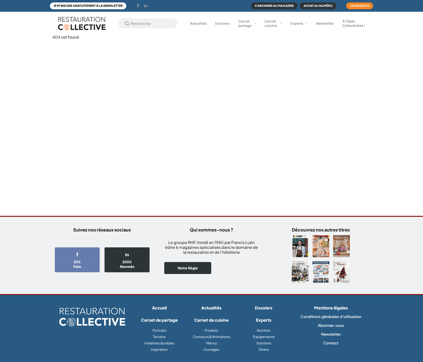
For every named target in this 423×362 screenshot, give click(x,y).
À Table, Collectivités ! (353, 23)
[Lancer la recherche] (127, 23)
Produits (211, 330)
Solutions (263, 343)
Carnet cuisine (271, 23)
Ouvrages (211, 349)
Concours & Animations (211, 336)
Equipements (264, 336)
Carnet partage (244, 23)
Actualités (198, 23)
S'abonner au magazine (274, 6)
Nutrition (263, 330)
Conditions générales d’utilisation (331, 316)
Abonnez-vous (331, 325)
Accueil (159, 307)
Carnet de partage (159, 320)
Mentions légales (331, 307)
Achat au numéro (318, 6)
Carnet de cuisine (211, 320)
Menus (211, 343)
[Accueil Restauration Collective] (82, 23)
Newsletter (325, 23)
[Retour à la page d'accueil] (92, 317)
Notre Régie (188, 268)
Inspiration (159, 349)
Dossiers (222, 23)
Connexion (360, 6)
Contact (330, 342)
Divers (264, 349)
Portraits (159, 330)
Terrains (159, 336)
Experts (296, 23)
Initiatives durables (159, 343)
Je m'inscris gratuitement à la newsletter (88, 6)
